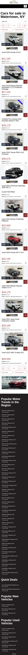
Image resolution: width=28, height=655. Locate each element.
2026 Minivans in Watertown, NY (9, 561)
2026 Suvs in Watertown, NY (8, 419)
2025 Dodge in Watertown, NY (8, 532)
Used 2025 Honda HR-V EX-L (13, 252)
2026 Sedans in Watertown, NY (9, 552)
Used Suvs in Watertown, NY (8, 629)
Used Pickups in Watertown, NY (9, 633)
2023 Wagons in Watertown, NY (9, 569)
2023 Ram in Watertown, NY (8, 502)
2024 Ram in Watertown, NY (8, 490)
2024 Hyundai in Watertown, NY (9, 461)
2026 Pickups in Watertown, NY (9, 428)
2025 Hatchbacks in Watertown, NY (10, 556)
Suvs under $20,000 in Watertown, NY (10, 585)
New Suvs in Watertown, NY (8, 605)
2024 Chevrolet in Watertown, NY (9, 444)
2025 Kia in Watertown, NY (8, 523)
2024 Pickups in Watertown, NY (9, 440)
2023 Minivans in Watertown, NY (9, 548)
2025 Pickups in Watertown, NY (9, 473)
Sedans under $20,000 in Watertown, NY (11, 590)
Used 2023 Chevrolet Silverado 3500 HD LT (13, 186)
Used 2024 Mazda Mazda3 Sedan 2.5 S (12, 286)
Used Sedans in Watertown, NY (9, 637)
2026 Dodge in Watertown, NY (8, 457)
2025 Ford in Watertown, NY (8, 498)
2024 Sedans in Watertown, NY (9, 536)
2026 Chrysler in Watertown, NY (9, 565)
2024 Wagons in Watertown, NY (9, 527)
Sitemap (14, 653)
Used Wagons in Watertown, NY (9, 646)
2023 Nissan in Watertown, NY (8, 453)
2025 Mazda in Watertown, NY (8, 507)
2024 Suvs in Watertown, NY (8, 411)
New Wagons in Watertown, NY (9, 614)
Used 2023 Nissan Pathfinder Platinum (13, 220)
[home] (14, 2)
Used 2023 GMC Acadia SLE (13, 352)
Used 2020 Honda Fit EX (11, 52)
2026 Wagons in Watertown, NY (9, 511)
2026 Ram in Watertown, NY (8, 432)
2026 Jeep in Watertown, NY (8, 424)
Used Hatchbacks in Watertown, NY (10, 642)
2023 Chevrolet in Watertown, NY (9, 486)
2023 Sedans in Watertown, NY (9, 494)
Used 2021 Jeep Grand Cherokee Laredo (10, 320)
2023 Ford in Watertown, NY (8, 515)
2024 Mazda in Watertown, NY (8, 478)
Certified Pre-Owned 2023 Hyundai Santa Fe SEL (11, 120)
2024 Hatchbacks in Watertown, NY (10, 540)
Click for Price (8, 192)
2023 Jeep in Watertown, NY (8, 469)
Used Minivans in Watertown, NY (9, 650)
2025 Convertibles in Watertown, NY (10, 573)
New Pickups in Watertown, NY (8, 609)
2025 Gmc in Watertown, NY (8, 519)
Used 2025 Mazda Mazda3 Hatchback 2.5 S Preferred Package (12, 87)
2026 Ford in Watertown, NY (8, 544)
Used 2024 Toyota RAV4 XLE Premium (13, 153)
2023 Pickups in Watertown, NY (9, 448)
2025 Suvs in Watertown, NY (8, 436)
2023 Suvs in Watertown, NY (8, 415)
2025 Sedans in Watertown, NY (9, 482)
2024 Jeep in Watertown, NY (8, 465)
